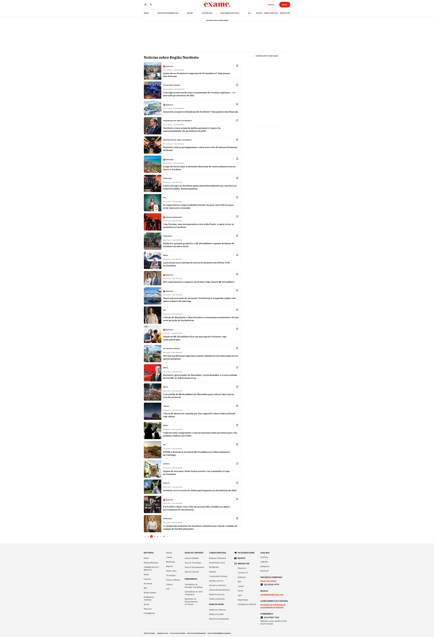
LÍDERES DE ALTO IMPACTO (151, 568)
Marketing (170, 562)
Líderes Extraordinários (219, 590)
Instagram (264, 566)
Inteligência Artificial (230, 13)
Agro (240, 595)
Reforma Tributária (217, 558)
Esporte (169, 566)
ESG (249, 13)
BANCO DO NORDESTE (184, 121)
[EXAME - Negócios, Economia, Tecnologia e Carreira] (217, 4)
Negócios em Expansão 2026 (168, 13)
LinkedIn (264, 562)
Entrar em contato (268, 581)
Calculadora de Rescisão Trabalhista (194, 585)
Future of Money (173, 580)
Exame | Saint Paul (271, 13)
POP (168, 589)
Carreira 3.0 (243, 573)
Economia (148, 583)
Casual (169, 557)
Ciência (169, 584)
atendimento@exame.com (271, 594)
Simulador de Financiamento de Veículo (191, 601)
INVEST (146, 13)
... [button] (161, 536)
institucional (149, 633)
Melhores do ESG (216, 614)
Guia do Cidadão (192, 558)
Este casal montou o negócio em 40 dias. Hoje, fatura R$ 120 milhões (199, 282)
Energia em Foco (216, 581)
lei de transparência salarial (219, 633)
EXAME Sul (214, 567)
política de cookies (177, 633)
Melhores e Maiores (217, 610)
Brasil (146, 574)
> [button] (167, 536)
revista (241, 558)
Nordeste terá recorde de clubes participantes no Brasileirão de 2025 (200, 490)
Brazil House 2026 (217, 563)
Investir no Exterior (217, 585)
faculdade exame (246, 553)
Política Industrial (217, 599)
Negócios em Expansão (219, 619)
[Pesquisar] (151, 5)
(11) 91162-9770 (271, 584)
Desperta (242, 577)
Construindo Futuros (218, 576)
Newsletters (285, 13)
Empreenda (243, 600)
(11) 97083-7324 (271, 617)
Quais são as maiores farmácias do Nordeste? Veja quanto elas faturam (200, 112)
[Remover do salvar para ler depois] (237, 65)
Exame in (242, 568)
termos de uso (162, 633)
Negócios (148, 609)
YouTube (264, 557)
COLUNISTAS (149, 613)
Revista (259, 13)
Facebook (264, 571)
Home (146, 558)
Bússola (177, 85)
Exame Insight (150, 592)
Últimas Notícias (151, 563)
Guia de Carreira (192, 572)
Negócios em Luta (216, 594)
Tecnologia (171, 575)
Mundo (169, 553)
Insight (190, 13)
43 (164, 536)
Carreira (147, 579)
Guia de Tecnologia (193, 563)
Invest (146, 604)
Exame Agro (171, 571)
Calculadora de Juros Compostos (194, 593)
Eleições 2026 (207, 13)
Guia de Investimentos (194, 567)
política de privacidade (196, 633)
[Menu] (145, 5)
